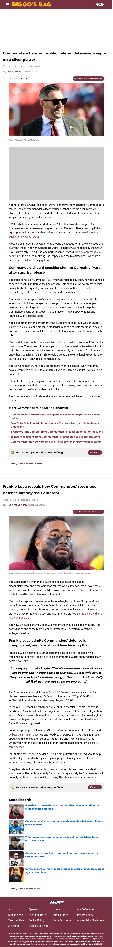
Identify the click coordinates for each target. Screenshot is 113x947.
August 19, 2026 (64, 700)
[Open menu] (7, 4)
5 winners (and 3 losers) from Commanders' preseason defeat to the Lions (57, 431)
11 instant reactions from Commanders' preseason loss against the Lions (55, 436)
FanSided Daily (37, 914)
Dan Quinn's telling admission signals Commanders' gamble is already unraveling (55, 425)
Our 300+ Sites (85, 909)
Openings (34, 909)
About (11, 909)
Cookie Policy (36, 920)
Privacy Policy (85, 914)
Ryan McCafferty (17, 504)
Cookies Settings (38, 925)
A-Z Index (13, 925)
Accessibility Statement (91, 920)
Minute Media (22, 933)
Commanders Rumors (30, 463)
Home (12, 463)
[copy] (27, 78)
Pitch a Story (60, 914)
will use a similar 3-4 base (24, 734)
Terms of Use (16, 920)
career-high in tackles (82, 299)
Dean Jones (14, 71)
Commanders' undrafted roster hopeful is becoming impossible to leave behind (55, 416)
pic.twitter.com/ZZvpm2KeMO (72, 696)
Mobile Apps (15, 914)
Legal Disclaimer (62, 920)
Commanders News (29, 888)
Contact (57, 909)
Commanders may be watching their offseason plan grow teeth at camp (56, 441)
